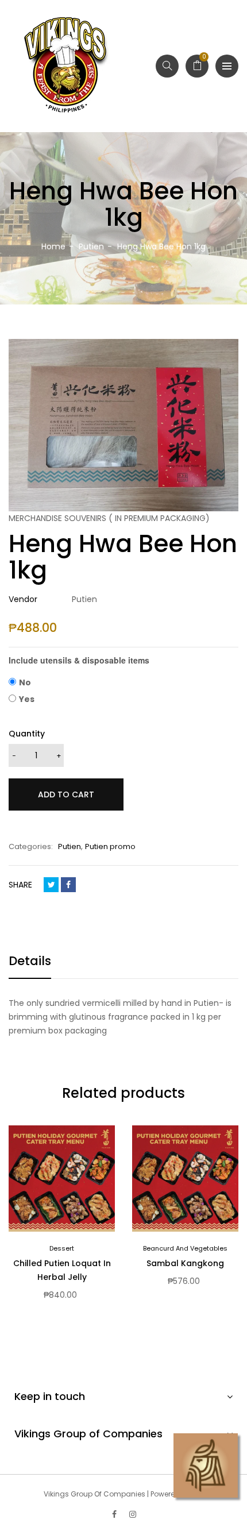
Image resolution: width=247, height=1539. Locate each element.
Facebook (68, 884)
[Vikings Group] (66, 66)
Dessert (61, 1248)
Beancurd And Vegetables (185, 1248)
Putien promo (110, 846)
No (25, 682)
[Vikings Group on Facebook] (114, 1514)
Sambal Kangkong (185, 1263)
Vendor (23, 599)
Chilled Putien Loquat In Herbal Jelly (62, 1270)
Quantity (27, 733)
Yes (26, 699)
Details (30, 960)
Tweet (51, 884)
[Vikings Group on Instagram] (133, 1514)
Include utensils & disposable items (79, 660)
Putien (69, 846)
